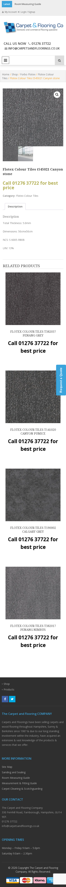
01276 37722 (41, 43)
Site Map (7, 767)
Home (5, 74)
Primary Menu (5, 60)
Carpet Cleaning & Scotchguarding (22, 788)
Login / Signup (27, 11)
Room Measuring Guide (28, 4)
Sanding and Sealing (13, 772)
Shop (15, 74)
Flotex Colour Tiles (27, 195)
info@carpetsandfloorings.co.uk (34, 48)
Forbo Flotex (27, 74)
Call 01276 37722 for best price (30, 185)
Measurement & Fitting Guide (19, 783)
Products (9, 689)
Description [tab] (15, 206)
